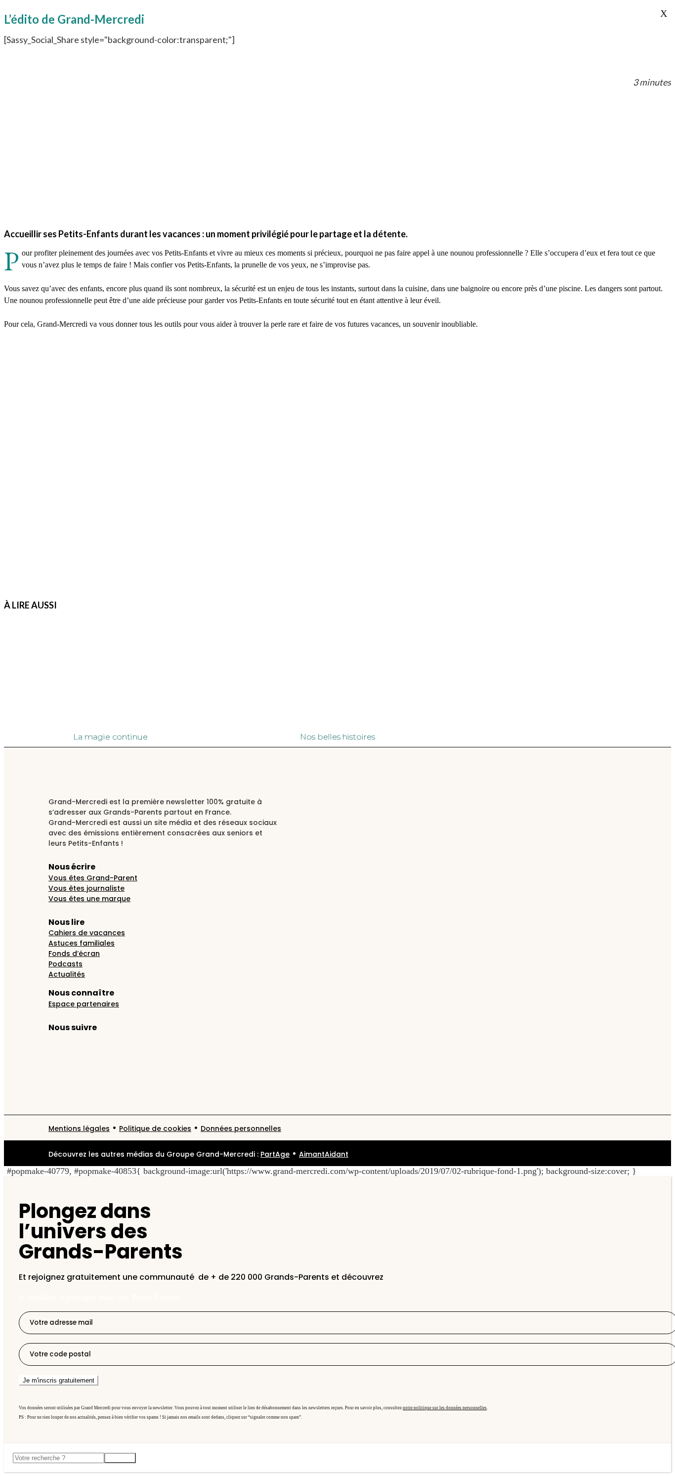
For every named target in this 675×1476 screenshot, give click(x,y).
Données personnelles (241, 1128)
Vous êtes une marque (89, 899)
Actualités (66, 974)
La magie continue (110, 736)
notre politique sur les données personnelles (445, 1407)
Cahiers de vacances (86, 933)
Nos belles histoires (337, 736)
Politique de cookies (155, 1128)
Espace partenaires (83, 1004)
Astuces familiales (81, 943)
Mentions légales (79, 1128)
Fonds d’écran (74, 953)
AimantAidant (323, 1154)
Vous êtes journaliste (86, 888)
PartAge (275, 1154)
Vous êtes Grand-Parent (92, 878)
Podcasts (65, 964)
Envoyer (120, 1458)
